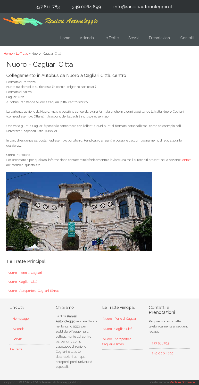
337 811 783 (47, 6)
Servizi (133, 38)
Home (65, 38)
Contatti (187, 38)
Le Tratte (111, 38)
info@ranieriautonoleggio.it (143, 6)
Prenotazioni (160, 38)
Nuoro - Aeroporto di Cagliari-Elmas (33, 291)
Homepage (20, 318)
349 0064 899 (86, 6)
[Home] (50, 21)
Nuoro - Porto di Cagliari (24, 273)
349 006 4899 (163, 353)
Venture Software (182, 382)
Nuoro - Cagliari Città (22, 282)
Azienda (87, 38)
